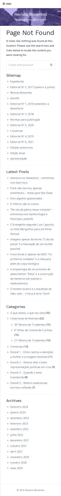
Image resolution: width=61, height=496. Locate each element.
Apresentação (18, 158)
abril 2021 (16, 451)
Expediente (17, 81)
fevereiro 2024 (19, 407)
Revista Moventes (30, 14)
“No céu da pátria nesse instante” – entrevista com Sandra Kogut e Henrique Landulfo (31, 214)
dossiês (14, 98)
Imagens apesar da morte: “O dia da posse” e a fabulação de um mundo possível (32, 244)
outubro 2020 (18, 462)
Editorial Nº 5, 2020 (22, 125)
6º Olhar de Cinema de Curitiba (33, 330)
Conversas (16, 131)
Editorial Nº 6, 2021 (22, 142)
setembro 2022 (19, 429)
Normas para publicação (25, 119)
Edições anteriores (21, 147)
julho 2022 (16, 435)
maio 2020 (16, 468)
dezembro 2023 (19, 418)
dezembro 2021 (19, 440)
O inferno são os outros (24, 204)
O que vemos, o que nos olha (27, 313)
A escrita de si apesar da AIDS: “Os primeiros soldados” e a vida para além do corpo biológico (31, 258)
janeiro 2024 (18, 412)
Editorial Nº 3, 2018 (22, 114)
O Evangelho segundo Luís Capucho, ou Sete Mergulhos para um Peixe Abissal (32, 229)
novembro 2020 (19, 457)
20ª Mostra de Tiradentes (29, 324)
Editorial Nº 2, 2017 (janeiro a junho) (32, 87)
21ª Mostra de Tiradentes (29, 340)
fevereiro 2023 (19, 423)
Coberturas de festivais (24, 318)
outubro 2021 (18, 446)
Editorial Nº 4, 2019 (22, 136)
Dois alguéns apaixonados (26, 198)
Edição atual (17, 153)
